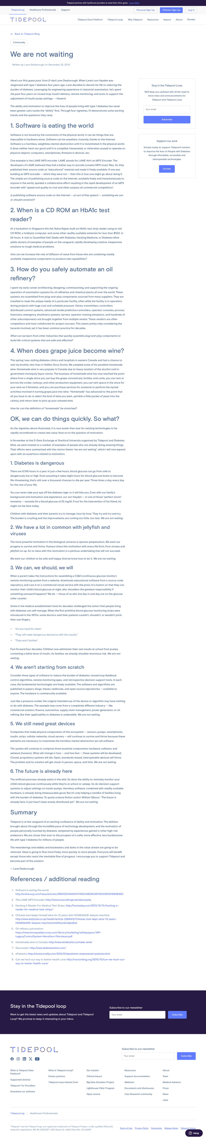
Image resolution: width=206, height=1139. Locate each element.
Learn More (134, 3)
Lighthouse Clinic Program (100, 1088)
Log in (191, 10)
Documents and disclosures (139, 1088)
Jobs (165, 1100)
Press (166, 1088)
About (166, 1070)
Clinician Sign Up (171, 10)
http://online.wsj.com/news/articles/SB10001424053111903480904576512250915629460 (69, 894)
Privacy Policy (142, 1128)
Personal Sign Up (145, 10)
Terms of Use (126, 1128)
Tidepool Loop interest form (63, 1082)
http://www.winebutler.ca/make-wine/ (70, 942)
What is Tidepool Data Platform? (22, 1072)
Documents (156, 1128)
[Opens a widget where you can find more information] (194, 1133)
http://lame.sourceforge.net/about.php (68, 899)
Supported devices (20, 1079)
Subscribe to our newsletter (125, 1007)
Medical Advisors (172, 1082)
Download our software (22, 1091)
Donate (191, 19)
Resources (130, 1070)
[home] (28, 19)
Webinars (129, 1082)
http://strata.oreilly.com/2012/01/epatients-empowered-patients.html (69, 953)
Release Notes (171, 1128)
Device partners (56, 1076)
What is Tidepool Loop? (60, 1070)
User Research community (138, 1094)
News (165, 1094)
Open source (93, 1094)
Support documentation (137, 1076)
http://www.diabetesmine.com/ (48, 948)
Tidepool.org (17, 1113)
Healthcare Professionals (44, 1113)
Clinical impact (94, 1076)
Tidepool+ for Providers (22, 1085)
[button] (90, 20)
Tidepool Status (188, 1128)
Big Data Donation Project (100, 1082)
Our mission (93, 1070)
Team (165, 1076)
